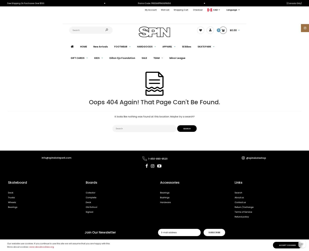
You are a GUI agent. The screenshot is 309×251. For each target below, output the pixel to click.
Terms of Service (243, 211)
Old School (91, 207)
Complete (91, 197)
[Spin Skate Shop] (154, 36)
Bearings (12, 207)
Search (238, 192)
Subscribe (214, 232)
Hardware (165, 202)
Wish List (165, 10)
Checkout (197, 10)
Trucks (11, 197)
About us (239, 197)
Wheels (12, 202)
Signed (89, 211)
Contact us (240, 202)
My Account (151, 10)
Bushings (164, 197)
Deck (10, 192)
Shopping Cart (181, 10)
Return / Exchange (244, 207)
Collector (90, 192)
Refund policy (242, 216)
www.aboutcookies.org (41, 246)
